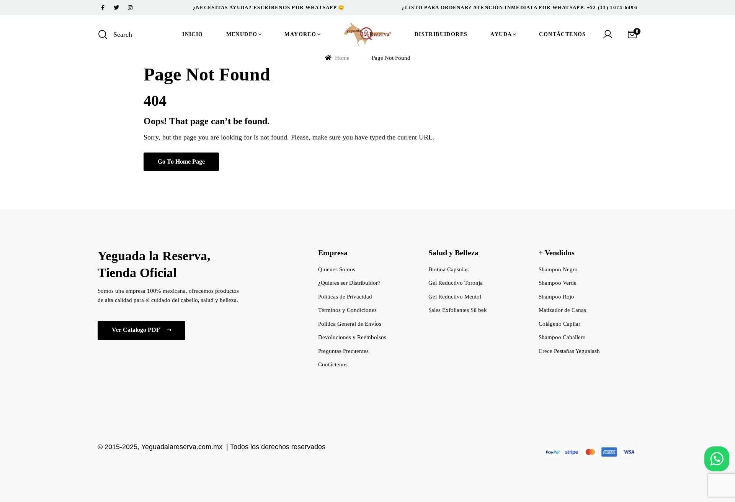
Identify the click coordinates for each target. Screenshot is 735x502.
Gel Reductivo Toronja (455, 283)
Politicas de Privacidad (345, 297)
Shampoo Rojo (556, 297)
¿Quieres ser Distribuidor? (349, 283)
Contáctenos (333, 364)
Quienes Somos (336, 269)
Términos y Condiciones (347, 310)
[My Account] (607, 34)
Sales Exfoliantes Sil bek (457, 310)
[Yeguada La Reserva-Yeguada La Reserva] (367, 34)
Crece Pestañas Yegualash (569, 351)
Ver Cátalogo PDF (136, 329)
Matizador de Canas (562, 310)
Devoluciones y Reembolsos (352, 337)
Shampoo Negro (558, 269)
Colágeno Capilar (559, 324)
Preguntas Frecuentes (343, 351)
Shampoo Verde (558, 283)
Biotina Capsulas (448, 269)
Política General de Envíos (349, 324)
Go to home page (181, 161)
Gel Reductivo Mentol (454, 297)
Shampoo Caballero (562, 337)
